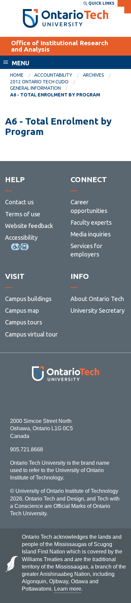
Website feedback (29, 225)
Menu (20, 63)
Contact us (19, 202)
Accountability (53, 75)
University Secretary (98, 310)
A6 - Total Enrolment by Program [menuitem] (55, 94)
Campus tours (23, 322)
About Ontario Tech (97, 298)
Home (17, 75)
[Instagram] (65, 399)
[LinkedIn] (80, 399)
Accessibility (21, 237)
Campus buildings (28, 298)
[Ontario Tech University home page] (65, 18)
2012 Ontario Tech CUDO (39, 81)
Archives (93, 75)
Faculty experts (91, 222)
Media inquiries (91, 234)
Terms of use (22, 214)
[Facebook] (35, 399)
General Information (35, 88)
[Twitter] (50, 399)
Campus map (22, 310)
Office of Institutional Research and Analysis (59, 46)
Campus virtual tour (31, 334)
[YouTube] (95, 399)
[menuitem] (22, 75)
